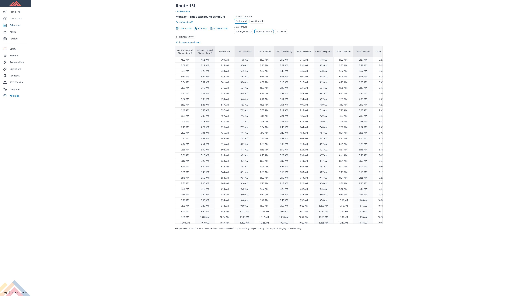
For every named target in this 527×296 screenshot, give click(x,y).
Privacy (15, 292)
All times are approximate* (188, 42)
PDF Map (202, 28)
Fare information (183, 22)
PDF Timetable (220, 28)
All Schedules (182, 12)
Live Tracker (186, 28)
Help (5, 292)
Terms (24, 292)
